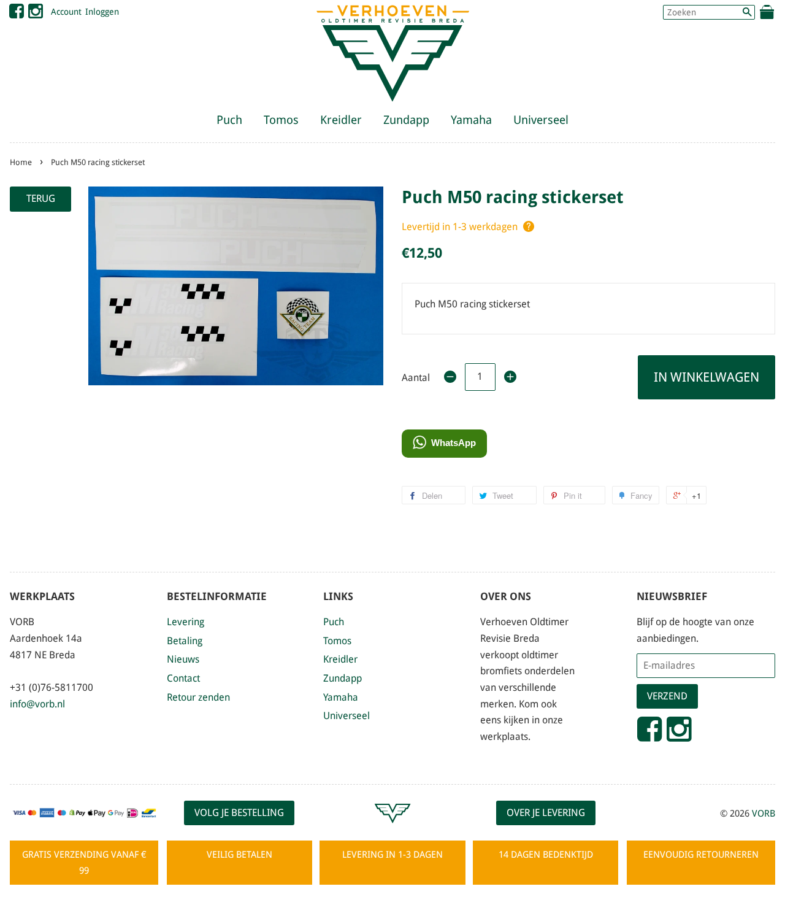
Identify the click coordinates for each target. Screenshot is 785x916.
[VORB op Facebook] (16, 14)
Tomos (281, 120)
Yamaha (471, 120)
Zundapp (406, 120)
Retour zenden (198, 697)
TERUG (40, 198)
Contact (183, 678)
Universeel (541, 120)
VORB (763, 813)
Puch (229, 120)
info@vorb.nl (37, 704)
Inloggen (102, 12)
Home (21, 162)
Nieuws (183, 659)
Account (66, 12)
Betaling (184, 641)
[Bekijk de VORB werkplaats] (392, 828)
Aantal (416, 377)
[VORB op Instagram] (35, 14)
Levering (185, 622)
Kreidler (341, 120)
